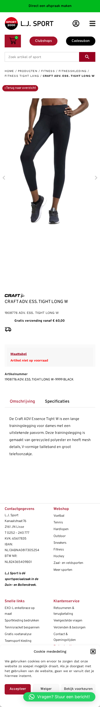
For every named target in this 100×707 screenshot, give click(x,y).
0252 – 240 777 (18, 533)
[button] (93, 651)
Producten (27, 71)
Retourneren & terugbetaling (63, 611)
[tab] (22, 401)
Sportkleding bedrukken (22, 621)
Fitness (48, 71)
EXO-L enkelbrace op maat (20, 611)
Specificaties (57, 401)
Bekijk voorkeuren (78, 689)
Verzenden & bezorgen (69, 628)
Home (9, 71)
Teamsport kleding (18, 641)
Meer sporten (62, 570)
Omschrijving (22, 401)
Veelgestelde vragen (67, 621)
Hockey (58, 556)
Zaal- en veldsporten (68, 563)
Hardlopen (61, 529)
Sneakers (60, 543)
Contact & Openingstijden (64, 637)
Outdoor (59, 536)
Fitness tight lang (22, 75)
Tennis (58, 523)
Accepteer (18, 689)
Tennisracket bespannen (22, 628)
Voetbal (58, 516)
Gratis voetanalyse (18, 634)
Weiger (46, 689)
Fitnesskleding (73, 71)
